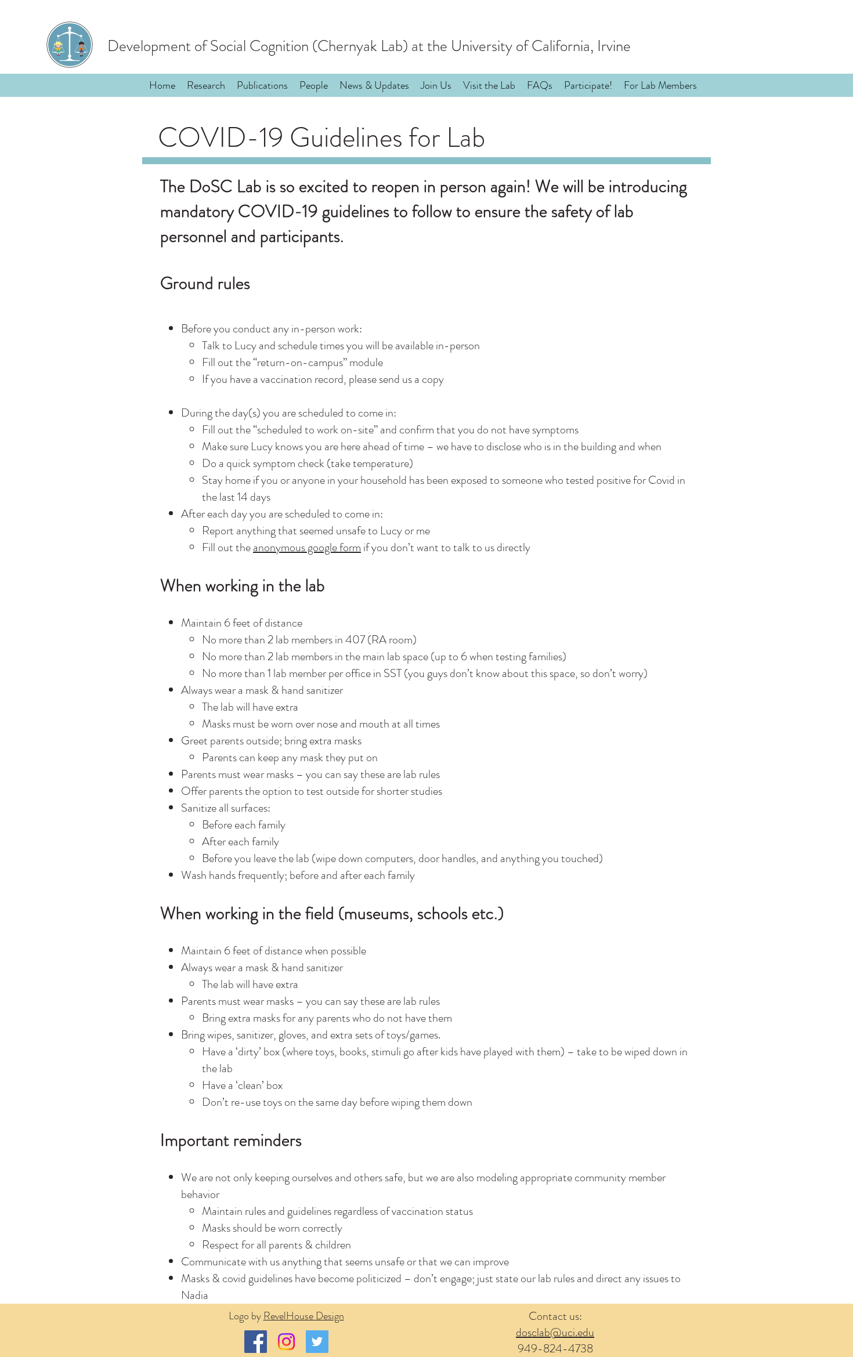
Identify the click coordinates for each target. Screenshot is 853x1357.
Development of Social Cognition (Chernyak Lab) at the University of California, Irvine (369, 46)
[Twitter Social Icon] (317, 1341)
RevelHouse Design (303, 1315)
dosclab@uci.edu (555, 1332)
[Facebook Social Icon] (255, 1341)
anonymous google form (307, 547)
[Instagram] (286, 1341)
